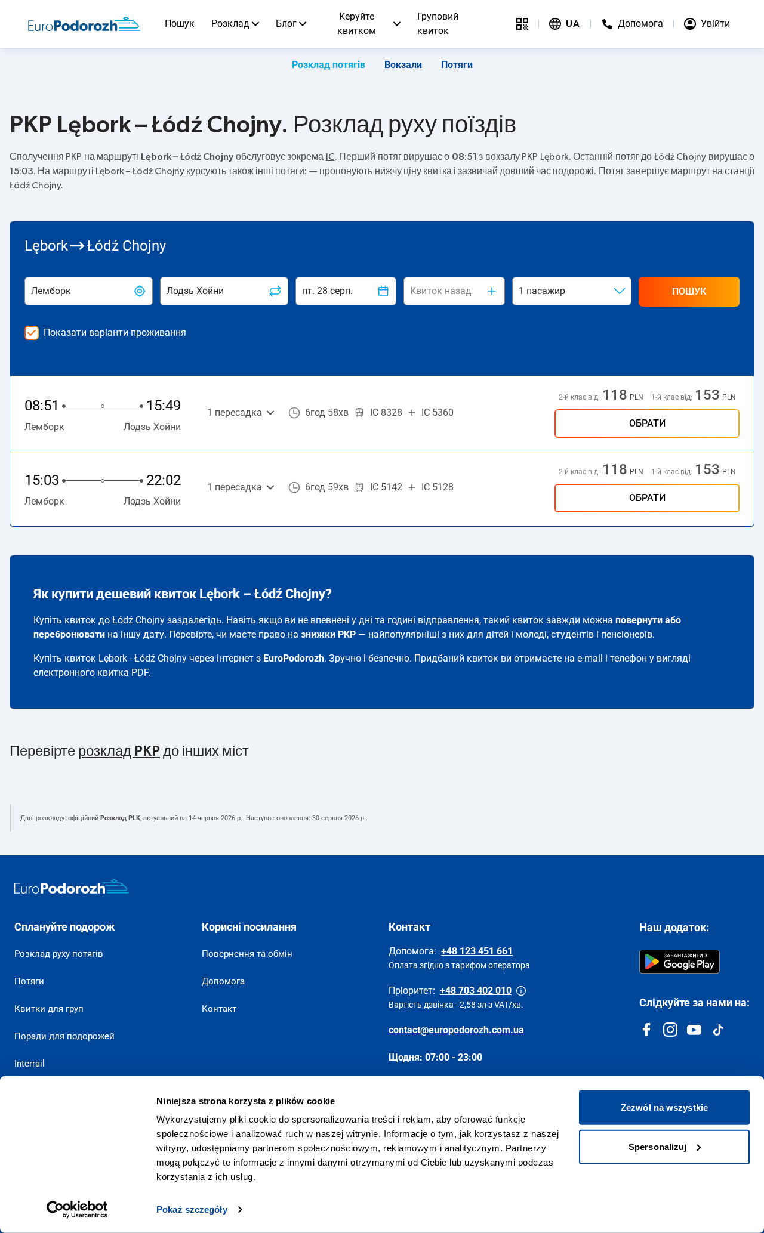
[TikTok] (718, 1029)
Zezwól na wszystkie (664, 1107)
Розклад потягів (328, 64)
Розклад (230, 23)
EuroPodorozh (293, 658)
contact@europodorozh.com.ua (456, 1030)
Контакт (219, 1008)
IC (330, 157)
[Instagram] (670, 1029)
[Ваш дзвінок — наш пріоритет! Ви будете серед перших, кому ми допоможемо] (521, 991)
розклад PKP (119, 751)
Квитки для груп (49, 1008)
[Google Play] (679, 962)
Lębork (110, 171)
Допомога (223, 981)
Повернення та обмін (247, 953)
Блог (286, 23)
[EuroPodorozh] (71, 886)
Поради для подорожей (64, 1036)
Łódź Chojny (158, 171)
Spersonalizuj (657, 1146)
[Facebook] (646, 1029)
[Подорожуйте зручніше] (522, 24)
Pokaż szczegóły (191, 1209)
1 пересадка (234, 412)
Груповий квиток (437, 23)
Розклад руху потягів (58, 953)
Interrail (29, 1063)
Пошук (180, 23)
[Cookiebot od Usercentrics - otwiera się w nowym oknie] (77, 1210)
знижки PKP (328, 634)
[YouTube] (694, 1029)
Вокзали (403, 64)
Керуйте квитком (356, 23)
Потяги (457, 64)
